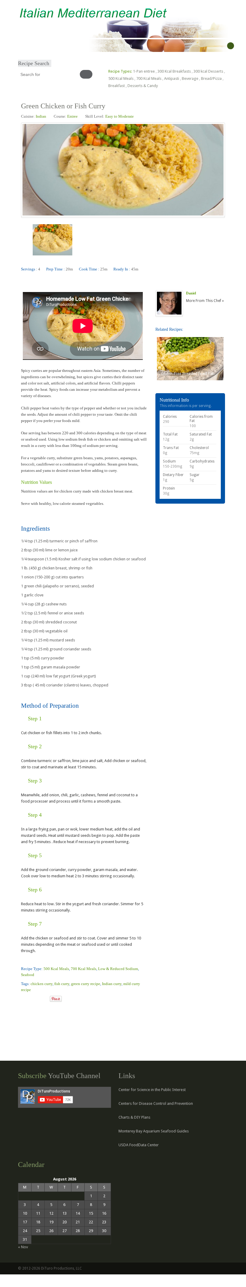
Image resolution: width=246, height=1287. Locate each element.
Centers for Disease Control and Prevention (155, 1103)
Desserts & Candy (143, 85)
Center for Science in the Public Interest (152, 1089)
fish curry (61, 983)
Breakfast (116, 85)
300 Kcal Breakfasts (174, 71)
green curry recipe (85, 983)
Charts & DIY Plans (134, 1117)
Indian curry (112, 983)
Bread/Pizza (211, 78)
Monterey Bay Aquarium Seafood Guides (153, 1131)
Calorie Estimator (91, 46)
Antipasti (171, 78)
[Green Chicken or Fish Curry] (23, 999)
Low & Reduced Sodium (118, 968)
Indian (41, 116)
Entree (72, 116)
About (39, 46)
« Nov (23, 1247)
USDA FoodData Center (138, 1145)
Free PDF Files (121, 46)
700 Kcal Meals (148, 78)
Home (25, 46)
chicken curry (41, 983)
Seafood (27, 974)
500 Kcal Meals (121, 78)
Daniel (191, 293)
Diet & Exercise (60, 46)
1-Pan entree (144, 71)
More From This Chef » (205, 301)
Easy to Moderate (119, 116)
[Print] (45, 999)
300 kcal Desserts (208, 71)
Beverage (190, 78)
